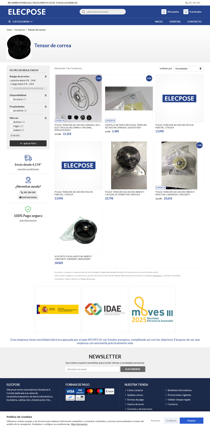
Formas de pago (135, 399)
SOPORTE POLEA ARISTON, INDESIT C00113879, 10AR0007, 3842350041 (73, 257)
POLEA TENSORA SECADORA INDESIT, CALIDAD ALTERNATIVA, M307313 (125, 193)
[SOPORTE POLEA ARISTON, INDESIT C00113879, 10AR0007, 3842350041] (78, 230)
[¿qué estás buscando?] (103, 11)
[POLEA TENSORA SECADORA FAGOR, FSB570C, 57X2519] (179, 98)
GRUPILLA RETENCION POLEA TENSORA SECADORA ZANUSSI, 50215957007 (126, 126)
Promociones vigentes (179, 394)
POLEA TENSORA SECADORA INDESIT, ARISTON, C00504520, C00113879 (175, 193)
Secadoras (157, 275)
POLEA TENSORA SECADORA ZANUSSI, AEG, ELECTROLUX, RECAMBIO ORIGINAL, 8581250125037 (77, 127)
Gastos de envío (135, 404)
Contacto (173, 404)
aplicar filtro (29, 143)
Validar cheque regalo (179, 399)
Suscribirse (132, 369)
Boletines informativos (180, 390)
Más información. (79, 424)
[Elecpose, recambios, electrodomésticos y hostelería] (26, 12)
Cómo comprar (135, 390)
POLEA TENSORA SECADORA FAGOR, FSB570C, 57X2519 (174, 126)
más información (28, 220)
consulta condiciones (28, 169)
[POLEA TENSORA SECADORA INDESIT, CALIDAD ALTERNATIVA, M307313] (129, 165)
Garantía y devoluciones (139, 408)
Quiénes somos (135, 394)
